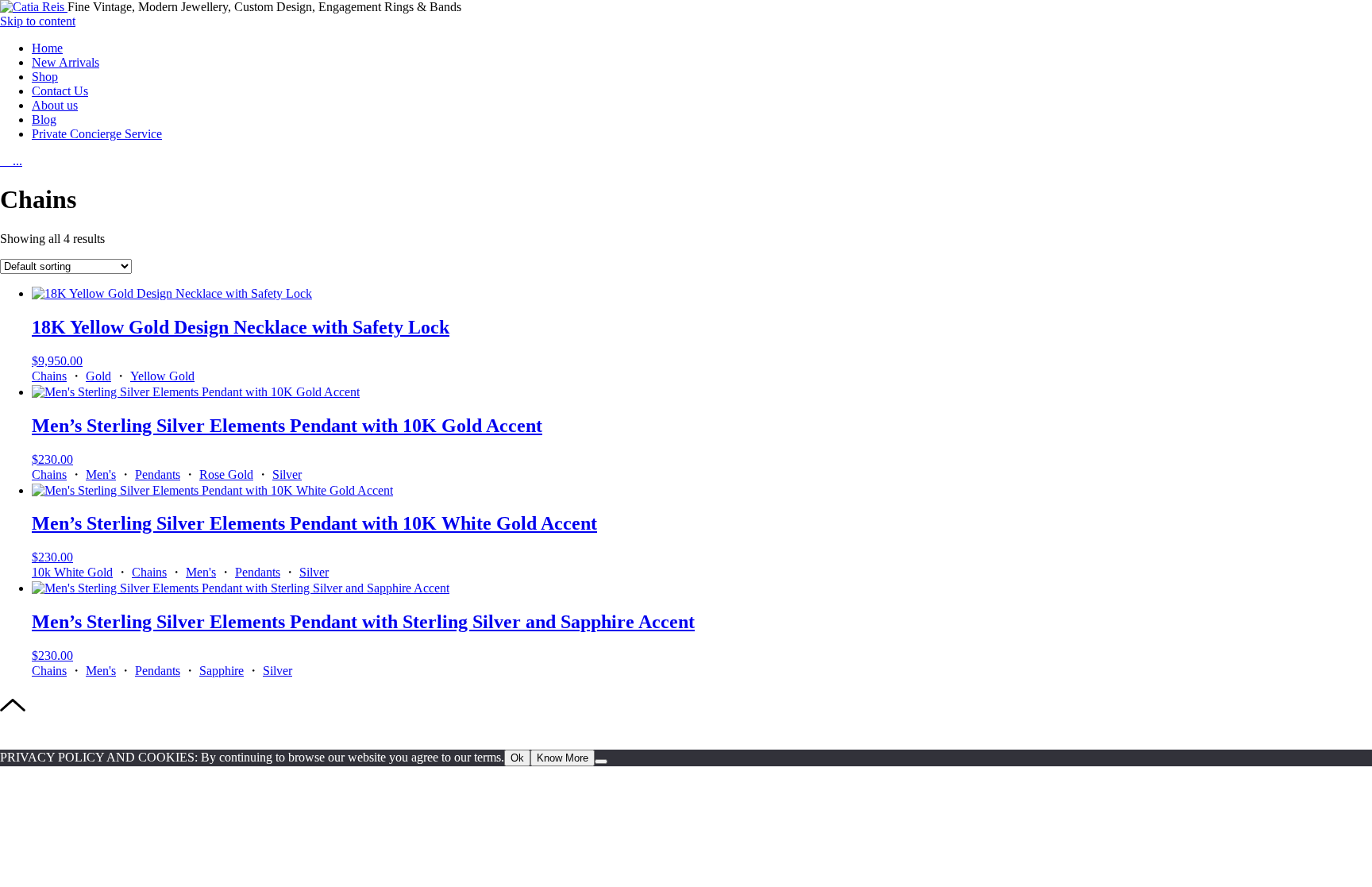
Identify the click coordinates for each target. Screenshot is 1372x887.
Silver (287, 474)
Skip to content (37, 21)
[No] (601, 761)
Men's (101, 474)
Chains (49, 376)
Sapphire (221, 670)
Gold (98, 376)
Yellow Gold (162, 376)
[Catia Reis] (33, 6)
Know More (562, 758)
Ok (517, 758)
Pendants (157, 474)
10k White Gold (72, 572)
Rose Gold (226, 474)
